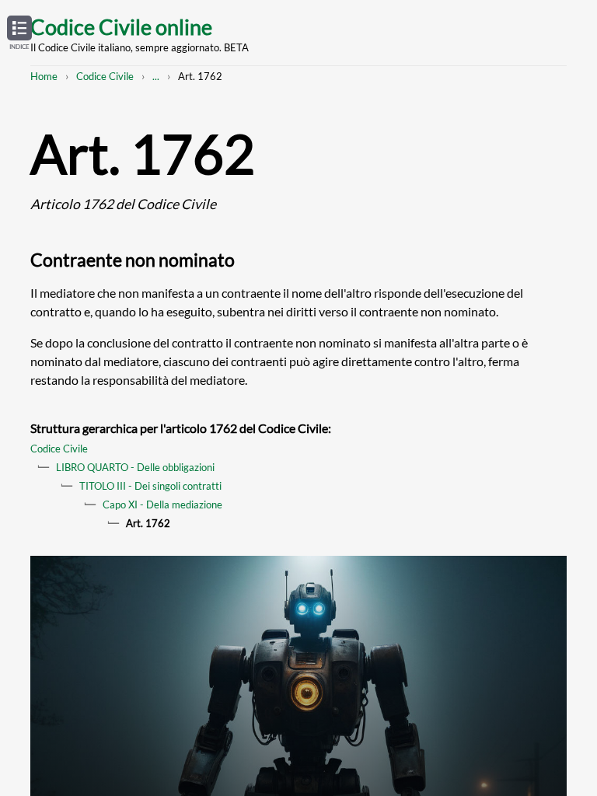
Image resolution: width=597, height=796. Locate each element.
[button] (19, 33)
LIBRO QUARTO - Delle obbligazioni (135, 467)
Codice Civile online (121, 27)
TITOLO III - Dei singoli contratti (150, 486)
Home (44, 76)
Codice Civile (105, 76)
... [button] (155, 76)
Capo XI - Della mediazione (162, 504)
